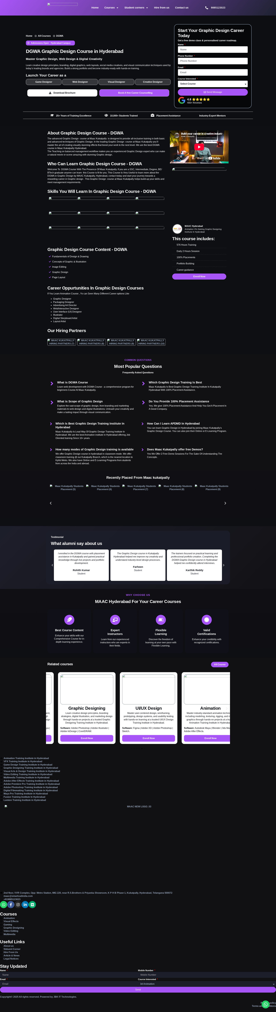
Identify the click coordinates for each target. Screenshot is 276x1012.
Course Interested (187, 79)
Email (181, 67)
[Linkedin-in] (25, 904)
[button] (50, 43)
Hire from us (161, 7)
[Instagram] (18, 904)
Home (95, 7)
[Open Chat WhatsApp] (266, 1004)
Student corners (134, 7)
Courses (109, 7)
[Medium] (32, 904)
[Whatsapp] (3, 904)
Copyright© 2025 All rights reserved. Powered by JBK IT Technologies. (38, 997)
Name (181, 44)
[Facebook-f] (10, 904)
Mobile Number (146, 970)
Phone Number (185, 56)
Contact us (181, 7)
